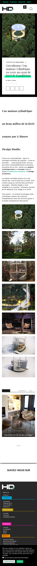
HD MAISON (6, 498)
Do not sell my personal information (16, 558)
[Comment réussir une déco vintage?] (18, 416)
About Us (6, 492)
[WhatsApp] (21, 88)
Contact (6, 495)
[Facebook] (8, 88)
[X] (12, 88)
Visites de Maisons (15, 62)
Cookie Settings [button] (9, 561)
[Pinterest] (17, 88)
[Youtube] (31, 476)
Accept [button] (20, 561)
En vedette (22, 391)
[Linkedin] (15, 476)
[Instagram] (9, 476)
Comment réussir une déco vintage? (18, 435)
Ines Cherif (12, 80)
